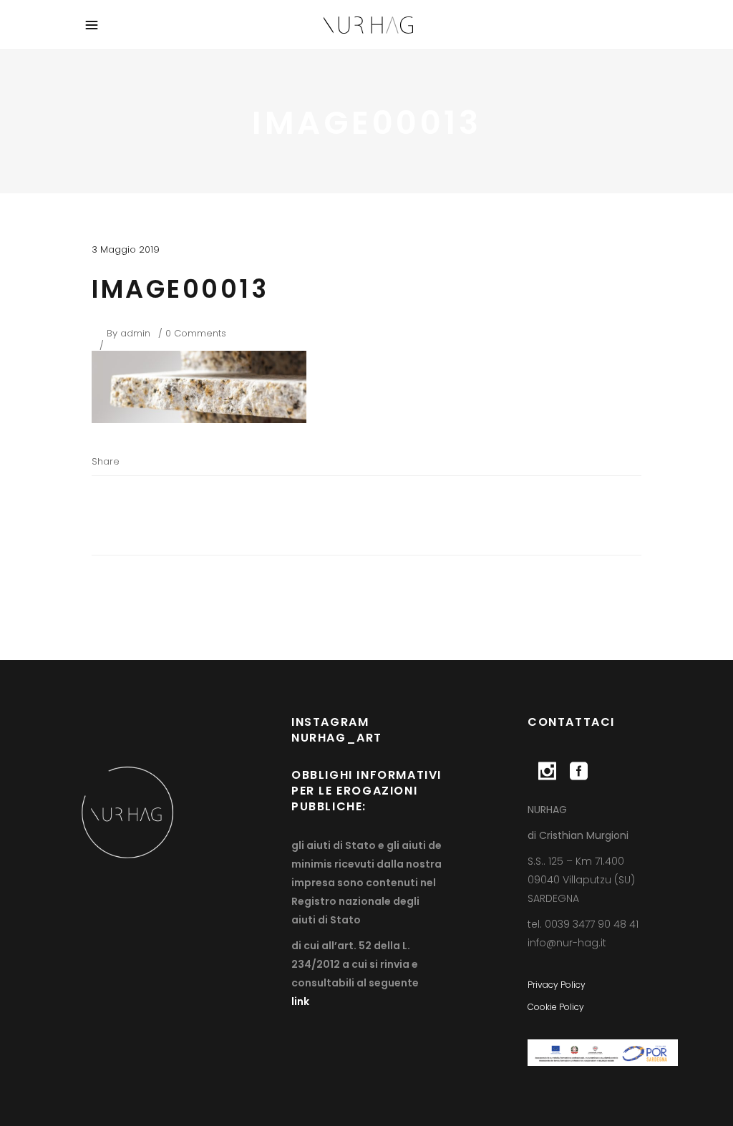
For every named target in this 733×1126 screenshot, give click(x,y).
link (300, 1001)
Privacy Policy (557, 985)
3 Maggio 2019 (126, 249)
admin (135, 333)
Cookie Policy (556, 1007)
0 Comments (195, 333)
